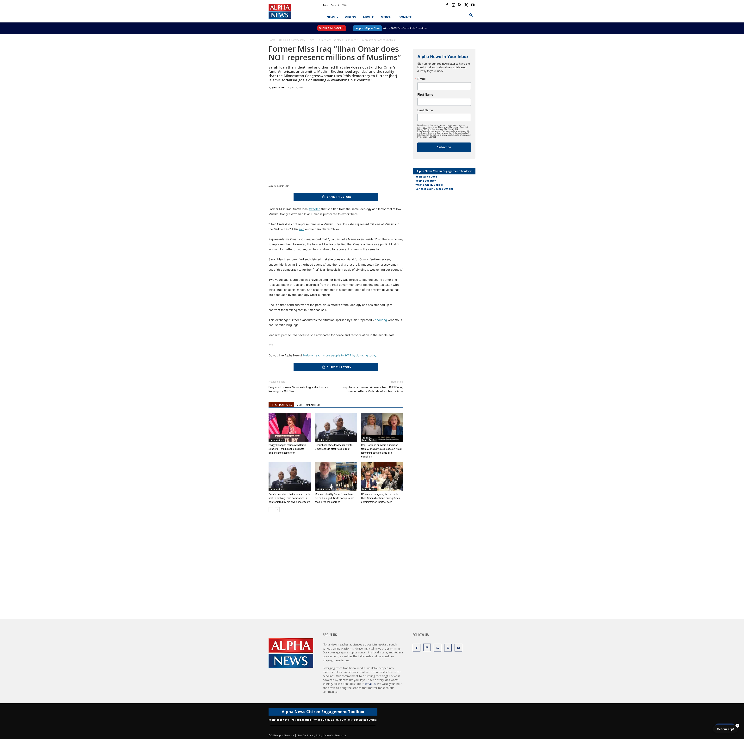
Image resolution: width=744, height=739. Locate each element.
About (368, 17)
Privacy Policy (314, 735)
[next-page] (277, 509)
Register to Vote (426, 176)
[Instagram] (453, 5)
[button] (470, 15)
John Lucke (278, 87)
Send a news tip (331, 28)
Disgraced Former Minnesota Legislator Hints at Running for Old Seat (299, 389)
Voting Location (426, 180)
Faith (311, 40)
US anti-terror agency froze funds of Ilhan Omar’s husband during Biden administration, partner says (381, 498)
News (331, 17)
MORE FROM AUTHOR (308, 404)
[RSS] (460, 5)
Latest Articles (277, 440)
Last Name (425, 110)
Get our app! (725, 729)
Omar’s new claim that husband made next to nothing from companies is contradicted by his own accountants (289, 498)
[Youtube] (472, 5)
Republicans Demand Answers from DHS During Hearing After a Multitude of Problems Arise (373, 389)
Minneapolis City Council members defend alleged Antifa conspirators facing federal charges (334, 498)
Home (272, 40)
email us (370, 684)
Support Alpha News (367, 28)
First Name (425, 94)
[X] (466, 5)
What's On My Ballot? (429, 184)
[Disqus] (336, 569)
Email (421, 78)
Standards (340, 735)
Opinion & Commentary (292, 40)
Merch (386, 17)
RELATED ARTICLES (281, 404)
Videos (350, 17)
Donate (405, 17)
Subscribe (444, 147)
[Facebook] (447, 5)
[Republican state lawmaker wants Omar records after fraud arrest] (336, 427)
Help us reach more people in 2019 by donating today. (340, 355)
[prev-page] (271, 509)
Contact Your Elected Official (434, 189)
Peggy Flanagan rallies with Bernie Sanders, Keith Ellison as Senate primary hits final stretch (287, 449)
